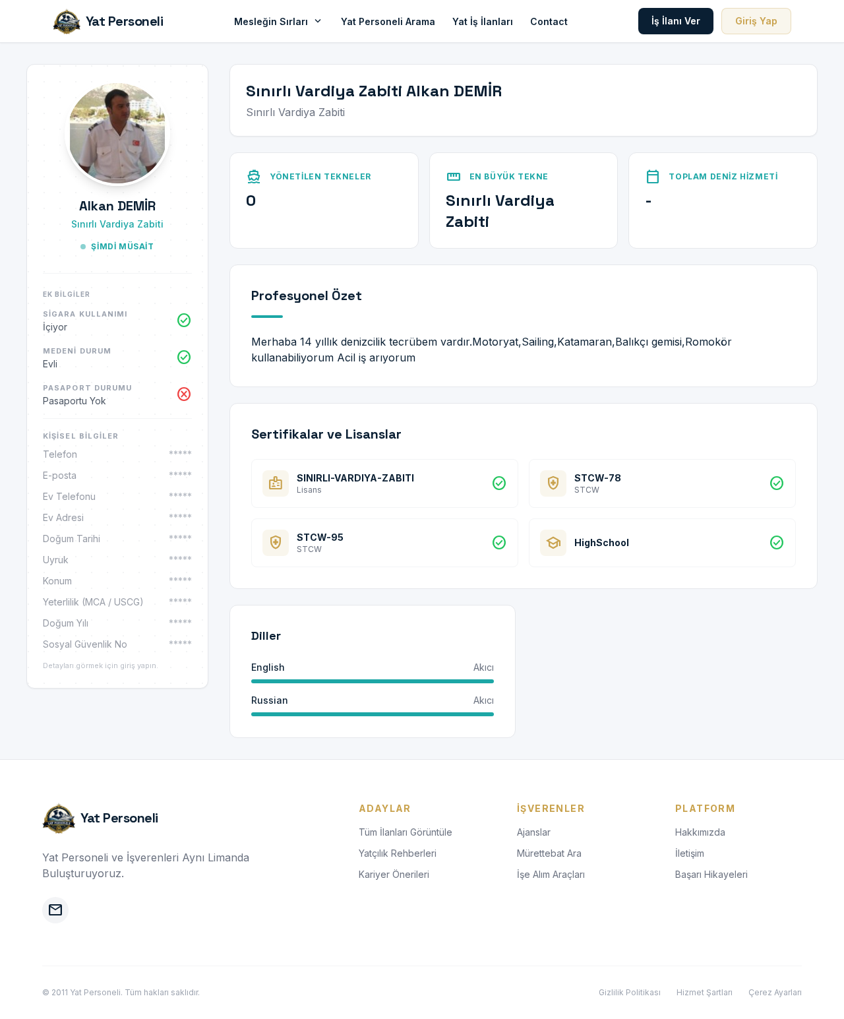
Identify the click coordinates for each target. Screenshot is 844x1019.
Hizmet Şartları (705, 992)
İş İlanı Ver (675, 20)
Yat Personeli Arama (388, 21)
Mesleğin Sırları (279, 21)
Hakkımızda (700, 832)
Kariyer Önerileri (394, 874)
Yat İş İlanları (482, 21)
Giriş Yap (756, 20)
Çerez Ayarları (775, 992)
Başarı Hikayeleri (711, 874)
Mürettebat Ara (549, 853)
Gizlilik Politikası (630, 992)
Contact (549, 21)
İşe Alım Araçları (551, 874)
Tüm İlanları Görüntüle (405, 832)
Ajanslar (534, 832)
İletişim (689, 853)
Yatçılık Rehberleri (398, 853)
